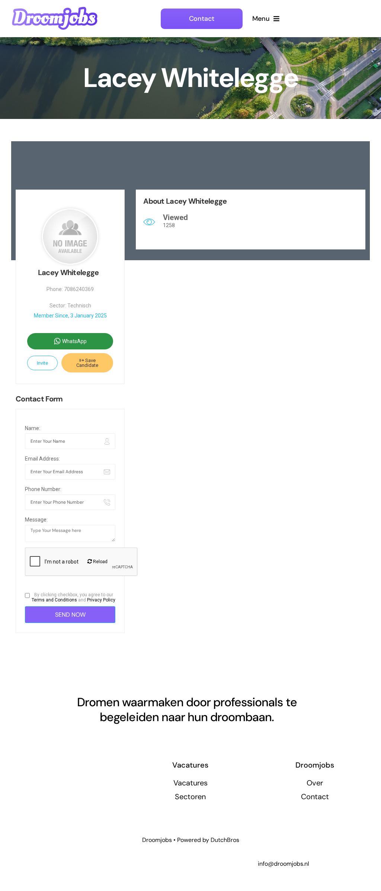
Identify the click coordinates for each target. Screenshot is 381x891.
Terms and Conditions (54, 600)
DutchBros (225, 840)
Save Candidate (87, 363)
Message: (36, 520)
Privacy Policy (101, 600)
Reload (100, 561)
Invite (42, 363)
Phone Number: (43, 489)
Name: (32, 428)
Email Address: (42, 459)
